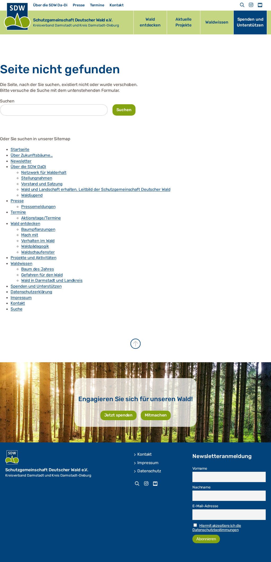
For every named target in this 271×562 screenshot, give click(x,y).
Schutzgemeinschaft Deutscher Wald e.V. (72, 19)
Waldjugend (32, 195)
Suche (16, 309)
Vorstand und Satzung (41, 184)
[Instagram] (251, 5)
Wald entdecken (25, 223)
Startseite (20, 149)
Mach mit (29, 235)
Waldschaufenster (38, 252)
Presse (17, 200)
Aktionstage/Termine (41, 218)
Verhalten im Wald (38, 240)
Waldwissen (21, 263)
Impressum (21, 297)
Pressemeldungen (38, 206)
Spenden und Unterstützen (36, 286)
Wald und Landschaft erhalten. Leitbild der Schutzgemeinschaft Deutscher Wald (95, 189)
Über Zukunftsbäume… (32, 155)
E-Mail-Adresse (205, 506)
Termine (18, 212)
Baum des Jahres (37, 269)
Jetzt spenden (118, 415)
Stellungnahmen (36, 178)
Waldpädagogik (35, 246)
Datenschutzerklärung (31, 291)
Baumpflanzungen (38, 229)
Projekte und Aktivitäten (33, 257)
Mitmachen (156, 415)
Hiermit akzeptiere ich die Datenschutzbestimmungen (216, 527)
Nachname (201, 487)
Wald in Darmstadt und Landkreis (52, 280)
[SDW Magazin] (259, 5)
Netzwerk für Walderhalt (43, 172)
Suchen (7, 101)
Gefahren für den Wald (42, 275)
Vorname (199, 468)
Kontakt (18, 303)
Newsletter (21, 161)
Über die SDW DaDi (28, 166)
